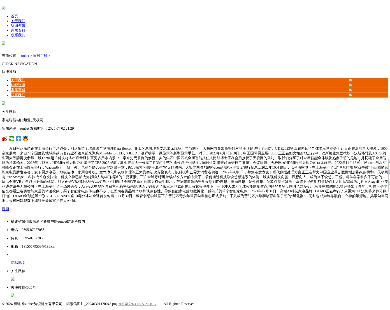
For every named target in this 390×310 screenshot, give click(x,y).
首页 (14, 16)
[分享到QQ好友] (18, 138)
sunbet (24, 56)
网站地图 (18, 262)
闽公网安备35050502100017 (137, 304)
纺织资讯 (18, 26)
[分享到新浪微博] (11, 138)
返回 (5, 209)
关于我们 (18, 21)
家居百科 (18, 30)
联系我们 (18, 35)
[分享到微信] (4, 138)
